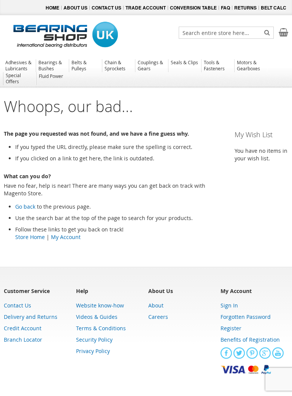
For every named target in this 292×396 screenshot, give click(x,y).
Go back (25, 206)
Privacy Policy (93, 351)
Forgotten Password (246, 316)
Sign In (229, 305)
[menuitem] (19, 65)
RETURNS (245, 7)
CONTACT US (106, 7)
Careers (158, 316)
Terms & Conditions (101, 328)
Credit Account (22, 328)
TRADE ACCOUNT (145, 7)
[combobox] (226, 33)
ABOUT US (75, 7)
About (155, 305)
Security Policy (94, 339)
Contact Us (17, 305)
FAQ (225, 7)
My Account (66, 237)
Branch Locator (23, 339)
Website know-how (100, 305)
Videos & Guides (96, 316)
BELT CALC (273, 7)
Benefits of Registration (250, 339)
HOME (52, 7)
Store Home (30, 237)
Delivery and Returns (30, 316)
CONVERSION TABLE (193, 7)
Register (231, 328)
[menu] (146, 73)
